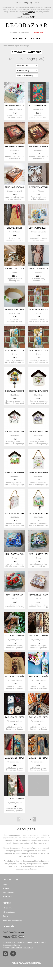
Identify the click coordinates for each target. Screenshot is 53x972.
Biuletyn (6, 888)
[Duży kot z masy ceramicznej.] (38, 255)
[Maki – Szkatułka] (14, 581)
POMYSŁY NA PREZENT (20, 33)
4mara (38, 313)
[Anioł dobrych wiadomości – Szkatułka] (14, 541)
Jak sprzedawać (9, 912)
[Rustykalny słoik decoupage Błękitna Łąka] (14, 255)
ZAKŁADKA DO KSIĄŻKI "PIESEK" (19, 636)
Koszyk (36, 3)
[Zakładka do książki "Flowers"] (38, 663)
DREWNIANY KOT (14, 228)
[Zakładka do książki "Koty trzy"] (14, 704)
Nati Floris (14, 395)
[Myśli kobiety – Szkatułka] (38, 541)
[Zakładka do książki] (14, 663)
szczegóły (31, 12)
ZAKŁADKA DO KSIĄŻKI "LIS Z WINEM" (21, 799)
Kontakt (5, 916)
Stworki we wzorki (14, 109)
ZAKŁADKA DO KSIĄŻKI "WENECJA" (20, 758)
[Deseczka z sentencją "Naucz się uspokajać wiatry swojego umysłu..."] (14, 337)
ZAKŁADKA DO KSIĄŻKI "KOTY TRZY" (21, 717)
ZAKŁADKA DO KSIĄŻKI (15, 676)
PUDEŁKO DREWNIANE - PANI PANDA (21, 106)
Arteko (14, 273)
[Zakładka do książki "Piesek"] (14, 622)
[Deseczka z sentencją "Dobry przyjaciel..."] (38, 337)
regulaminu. (15, 945)
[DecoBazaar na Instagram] (5, 953)
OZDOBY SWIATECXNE (39, 187)
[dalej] (38, 785)
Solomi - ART (38, 109)
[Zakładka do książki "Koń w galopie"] (38, 622)
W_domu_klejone (14, 639)
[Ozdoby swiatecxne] (38, 174)
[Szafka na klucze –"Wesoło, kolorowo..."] (38, 92)
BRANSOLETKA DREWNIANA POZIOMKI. (22, 309)
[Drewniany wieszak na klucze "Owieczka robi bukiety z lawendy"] (38, 418)
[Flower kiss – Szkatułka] (38, 581)
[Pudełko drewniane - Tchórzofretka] (14, 174)
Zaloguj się (28, 3)
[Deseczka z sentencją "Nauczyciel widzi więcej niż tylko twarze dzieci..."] (38, 296)
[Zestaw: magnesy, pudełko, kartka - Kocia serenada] (38, 214)
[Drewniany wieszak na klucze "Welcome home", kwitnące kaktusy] (14, 459)
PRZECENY (38, 33)
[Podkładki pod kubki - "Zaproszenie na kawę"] (14, 133)
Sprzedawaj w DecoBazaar (13, 920)
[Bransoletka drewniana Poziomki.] (14, 296)
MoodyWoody (38, 191)
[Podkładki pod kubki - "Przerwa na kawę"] (38, 133)
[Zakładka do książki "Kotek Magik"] (38, 704)
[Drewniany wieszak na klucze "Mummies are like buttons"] (38, 459)
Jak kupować (7, 908)
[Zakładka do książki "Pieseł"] (38, 744)
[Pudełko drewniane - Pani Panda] (14, 92)
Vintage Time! (14, 313)
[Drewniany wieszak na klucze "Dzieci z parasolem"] (14, 378)
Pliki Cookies (7, 897)
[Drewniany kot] (14, 214)
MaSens (38, 273)
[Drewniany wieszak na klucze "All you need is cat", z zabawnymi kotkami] (14, 418)
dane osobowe (16, 948)
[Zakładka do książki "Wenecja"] (14, 744)
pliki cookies (28, 948)
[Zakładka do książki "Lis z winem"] (14, 785)
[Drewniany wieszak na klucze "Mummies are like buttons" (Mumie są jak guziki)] (38, 378)
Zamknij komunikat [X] (26, 17)
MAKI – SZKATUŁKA (14, 595)
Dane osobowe (8, 893)
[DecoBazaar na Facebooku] (13, 953)
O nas (5, 884)
